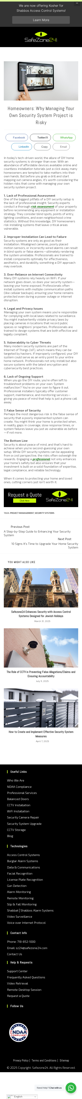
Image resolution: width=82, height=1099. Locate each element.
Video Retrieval (17, 983)
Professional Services (22, 793)
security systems (44, 513)
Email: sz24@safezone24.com (27, 948)
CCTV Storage (16, 829)
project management (22, 513)
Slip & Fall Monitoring (22, 904)
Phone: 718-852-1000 (21, 941)
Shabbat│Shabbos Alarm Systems (30, 910)
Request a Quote (18, 996)
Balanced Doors (18, 799)
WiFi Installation (18, 811)
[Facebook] (15, 1014)
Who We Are (15, 780)
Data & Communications (23, 867)
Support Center (17, 971)
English (17, 1096)
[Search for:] (75, 36)
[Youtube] (26, 1014)
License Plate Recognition (25, 879)
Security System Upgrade (24, 823)
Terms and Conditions (44, 1060)
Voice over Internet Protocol (26, 922)
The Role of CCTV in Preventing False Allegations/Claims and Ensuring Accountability (41, 674)
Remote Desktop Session (24, 989)
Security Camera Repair (23, 817)
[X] (10, 1014)
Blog (10, 836)
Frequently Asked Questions (26, 977)
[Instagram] (20, 1014)
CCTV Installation (18, 805)
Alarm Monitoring (19, 892)
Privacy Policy (20, 1060)
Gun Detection (17, 885)
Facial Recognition (19, 873)
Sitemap (64, 1060)
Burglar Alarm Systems (22, 861)
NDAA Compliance (19, 786)
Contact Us (14, 954)
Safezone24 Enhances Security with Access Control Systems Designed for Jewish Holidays (41, 614)
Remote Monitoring (20, 898)
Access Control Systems (23, 855)
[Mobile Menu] (71, 36)
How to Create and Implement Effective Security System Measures (41, 734)
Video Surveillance (19, 916)
